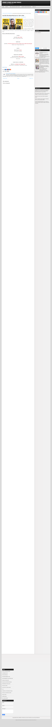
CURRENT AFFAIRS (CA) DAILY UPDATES (11, 2)
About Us (6, 6)
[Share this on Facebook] (5, 69)
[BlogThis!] (5, 71)
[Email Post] (3, 71)
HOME (3, 6)
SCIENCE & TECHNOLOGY (6, 690)
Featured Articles (5, 680)
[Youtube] (43, 12)
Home (4, 13)
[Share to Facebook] (7, 71)
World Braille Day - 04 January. (43, 53)
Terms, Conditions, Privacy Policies (15, 6)
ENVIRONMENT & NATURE (6, 678)
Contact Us (34, 6)
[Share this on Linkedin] (9, 69)
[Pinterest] (38, 12)
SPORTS (3, 696)
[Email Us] (44, 12)
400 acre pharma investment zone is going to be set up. (44, 59)
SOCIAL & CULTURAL (5, 692)
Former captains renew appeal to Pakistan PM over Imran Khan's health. (42, 99)
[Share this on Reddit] (10, 69)
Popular (37, 48)
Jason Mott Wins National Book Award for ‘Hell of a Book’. (13, 15)
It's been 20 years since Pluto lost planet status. (41, 97)
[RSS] (46, 12)
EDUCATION (4, 674)
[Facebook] (37, 12)
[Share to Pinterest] (8, 71)
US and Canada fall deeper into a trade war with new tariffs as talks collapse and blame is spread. (42, 102)
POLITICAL (4, 685)
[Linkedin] (40, 12)
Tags (40, 48)
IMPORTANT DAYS (5, 683)
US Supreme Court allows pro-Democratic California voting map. (44, 66)
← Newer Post (4, 78)
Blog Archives (45, 48)
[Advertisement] (38, 3)
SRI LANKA (4, 698)
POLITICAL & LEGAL (5, 687)
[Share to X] (6, 71)
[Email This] (4, 71)
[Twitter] (35, 12)
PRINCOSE (38, 717)
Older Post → (31, 78)
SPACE (3, 694)
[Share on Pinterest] (7, 69)
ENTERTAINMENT (5, 676)
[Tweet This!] (6, 69)
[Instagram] (41, 12)
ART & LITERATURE (8, 13)
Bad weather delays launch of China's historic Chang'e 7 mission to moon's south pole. (42, 94)
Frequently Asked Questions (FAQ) (26, 6)
